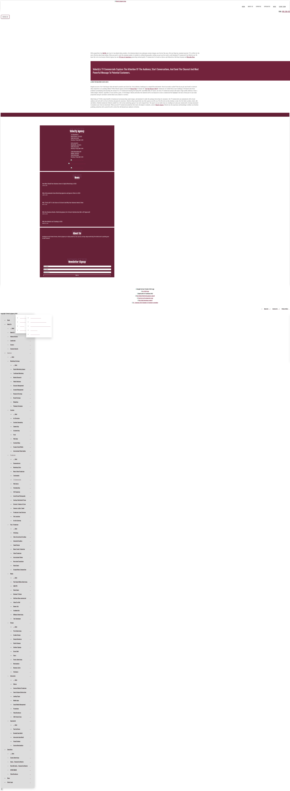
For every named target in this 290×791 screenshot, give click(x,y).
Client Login (282, 6)
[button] (250, 7)
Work (243, 6)
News (274, 6)
